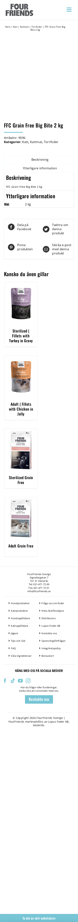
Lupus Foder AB (50, 625)
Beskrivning (39, 160)
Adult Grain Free (20, 546)
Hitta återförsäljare (52, 610)
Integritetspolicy (51, 648)
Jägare (14, 633)
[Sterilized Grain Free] (21, 431)
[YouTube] (20, 680)
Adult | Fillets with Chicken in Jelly (21, 409)
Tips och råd (18, 640)
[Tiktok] (12, 680)
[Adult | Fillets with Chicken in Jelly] (21, 358)
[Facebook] (5, 680)
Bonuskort (47, 655)
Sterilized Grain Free (21, 480)
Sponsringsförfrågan (53, 640)
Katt (15, 26)
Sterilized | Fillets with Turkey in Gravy (21, 335)
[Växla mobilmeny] (69, 9)
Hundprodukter (20, 603)
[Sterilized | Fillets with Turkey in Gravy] (21, 284)
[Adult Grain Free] (21, 499)
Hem (7, 26)
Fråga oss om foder (52, 603)
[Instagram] (28, 680)
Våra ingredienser (21, 655)
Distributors (48, 618)
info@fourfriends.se (39, 591)
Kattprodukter (19, 610)
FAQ (13, 648)
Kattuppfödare (19, 625)
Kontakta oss (49, 633)
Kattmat (24, 26)
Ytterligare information (40, 168)
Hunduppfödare (20, 618)
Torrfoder (36, 26)
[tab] (39, 159)
